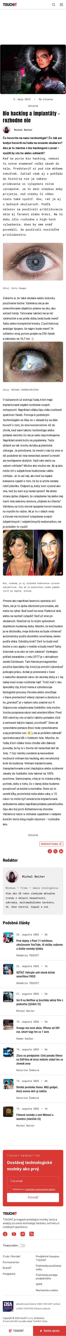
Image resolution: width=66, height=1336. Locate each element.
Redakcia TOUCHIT (27, 955)
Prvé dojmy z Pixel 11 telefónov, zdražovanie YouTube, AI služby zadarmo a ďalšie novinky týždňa (39, 944)
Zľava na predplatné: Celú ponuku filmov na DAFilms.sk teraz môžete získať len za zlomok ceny (39, 1059)
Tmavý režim (10, 1245)
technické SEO (11, 1321)
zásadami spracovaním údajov (40, 1189)
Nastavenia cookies (47, 1290)
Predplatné (9, 1273)
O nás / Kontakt (11, 1256)
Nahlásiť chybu (49, 843)
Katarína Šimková (27, 1070)
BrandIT (7, 1268)
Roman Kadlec (24, 1038)
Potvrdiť (33, 1197)
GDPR (39, 1284)
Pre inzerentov (11, 1262)
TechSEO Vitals (40, 1321)
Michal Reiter (23, 129)
